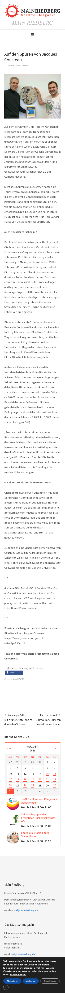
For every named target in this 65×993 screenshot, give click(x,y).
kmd (27, 65)
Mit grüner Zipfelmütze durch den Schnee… (18, 720)
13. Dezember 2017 (12, 65)
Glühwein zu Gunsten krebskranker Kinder (48, 720)
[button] (14, 673)
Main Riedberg (32, 22)
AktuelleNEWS (18, 679)
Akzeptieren (12, 981)
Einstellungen (18, 974)
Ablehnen (30, 981)
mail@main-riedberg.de (26, 910)
